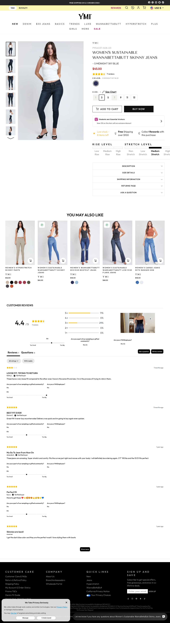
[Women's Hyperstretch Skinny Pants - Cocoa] (16, 282)
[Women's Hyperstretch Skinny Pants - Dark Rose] (20, 282)
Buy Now (139, 109)
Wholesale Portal (54, 584)
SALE (97, 28)
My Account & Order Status (17, 587)
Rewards (116, 8)
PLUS (154, 24)
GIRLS (73, 28)
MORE (85, 28)
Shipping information (128, 179)
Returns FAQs (128, 186)
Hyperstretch (92, 584)
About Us (50, 576)
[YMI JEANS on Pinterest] (136, 598)
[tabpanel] (85, 456)
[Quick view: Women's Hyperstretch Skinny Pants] (30, 261)
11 (127, 97)
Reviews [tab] (13, 352)
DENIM (27, 24)
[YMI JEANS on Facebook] (128, 598)
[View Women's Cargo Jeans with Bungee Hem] (150, 243)
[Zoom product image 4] (10, 100)
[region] (85, 2)
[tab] (28, 352)
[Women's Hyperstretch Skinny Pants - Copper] (11, 286)
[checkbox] (28, 361)
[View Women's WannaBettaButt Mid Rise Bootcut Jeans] (85, 243)
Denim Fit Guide (12, 595)
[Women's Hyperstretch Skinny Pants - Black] (11, 282)
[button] (84, 313)
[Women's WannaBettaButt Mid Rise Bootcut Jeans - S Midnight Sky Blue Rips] (72, 282)
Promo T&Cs (11, 591)
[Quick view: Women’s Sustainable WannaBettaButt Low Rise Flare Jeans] (128, 261)
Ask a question (128, 192)
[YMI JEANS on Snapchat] (140, 598)
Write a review (157, 351)
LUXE (87, 24)
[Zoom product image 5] (10, 116)
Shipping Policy (12, 584)
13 (134, 97)
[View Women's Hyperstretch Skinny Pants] (20, 243)
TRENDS (74, 24)
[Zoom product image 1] (10, 49)
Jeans (89, 580)
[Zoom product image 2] (10, 66)
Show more (85, 549)
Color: (105, 78)
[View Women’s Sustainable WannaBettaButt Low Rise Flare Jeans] (117, 243)
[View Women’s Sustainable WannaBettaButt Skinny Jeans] (52, 243)
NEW (15, 24)
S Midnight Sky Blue (96, 83)
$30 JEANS (43, 24)
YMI (95, 42)
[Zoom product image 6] (10, 133)
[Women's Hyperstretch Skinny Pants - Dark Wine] (24, 282)
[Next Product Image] (10, 137)
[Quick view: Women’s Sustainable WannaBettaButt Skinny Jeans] (63, 261)
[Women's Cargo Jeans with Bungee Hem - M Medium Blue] (137, 282)
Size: (104, 92)
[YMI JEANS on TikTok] (145, 598)
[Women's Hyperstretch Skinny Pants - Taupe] (7, 282)
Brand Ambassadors (55, 580)
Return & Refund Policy (15, 580)
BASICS (60, 24)
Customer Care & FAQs (16, 576)
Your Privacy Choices (101, 595)
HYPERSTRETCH (136, 24)
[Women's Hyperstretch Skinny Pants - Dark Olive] (28, 282)
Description (128, 166)
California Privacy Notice (98, 591)
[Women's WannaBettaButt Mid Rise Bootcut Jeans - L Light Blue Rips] (76, 282)
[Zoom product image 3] (10, 83)
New (88, 576)
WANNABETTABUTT (108, 24)
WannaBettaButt (94, 587)
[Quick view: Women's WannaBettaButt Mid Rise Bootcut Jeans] (95, 261)
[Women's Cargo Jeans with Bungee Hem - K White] (141, 282)
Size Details (128, 172)
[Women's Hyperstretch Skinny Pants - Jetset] (7, 286)
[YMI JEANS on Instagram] (132, 598)
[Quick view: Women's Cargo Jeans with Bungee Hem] (160, 261)
